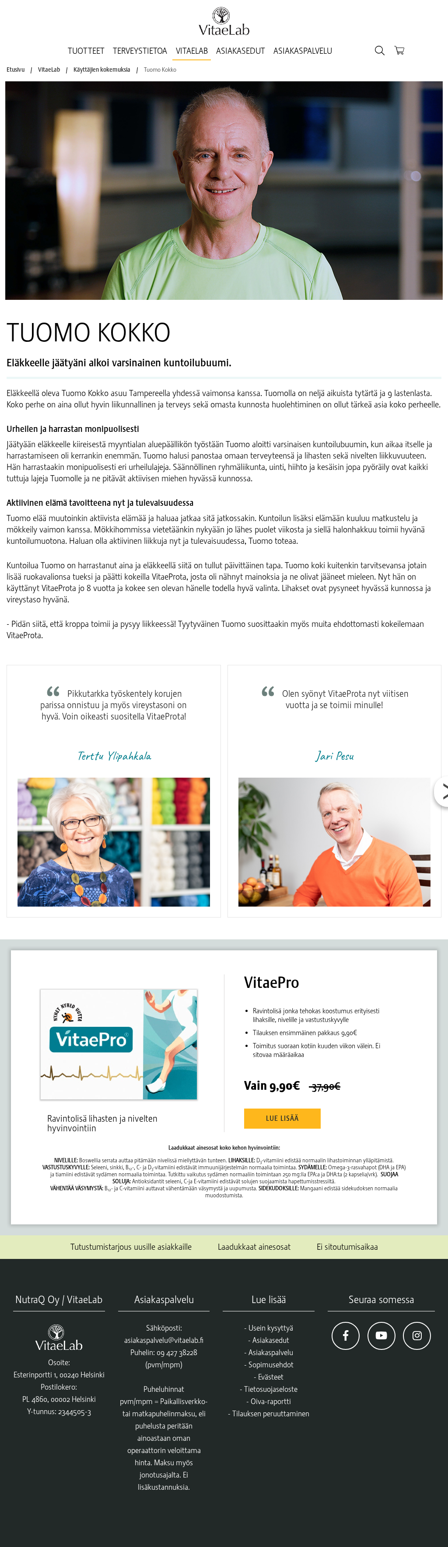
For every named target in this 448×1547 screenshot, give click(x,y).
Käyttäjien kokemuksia (102, 69)
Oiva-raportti (271, 1401)
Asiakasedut (240, 50)
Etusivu (15, 69)
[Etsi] (380, 51)
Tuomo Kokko (160, 69)
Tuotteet (86, 50)
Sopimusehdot (271, 1365)
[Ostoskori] (399, 50)
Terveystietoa (140, 50)
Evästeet (271, 1377)
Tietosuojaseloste (271, 1389)
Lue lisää (282, 1118)
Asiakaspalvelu (302, 50)
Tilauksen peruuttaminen (270, 1413)
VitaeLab (192, 50)
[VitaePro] (122, 1036)
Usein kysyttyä (270, 1328)
